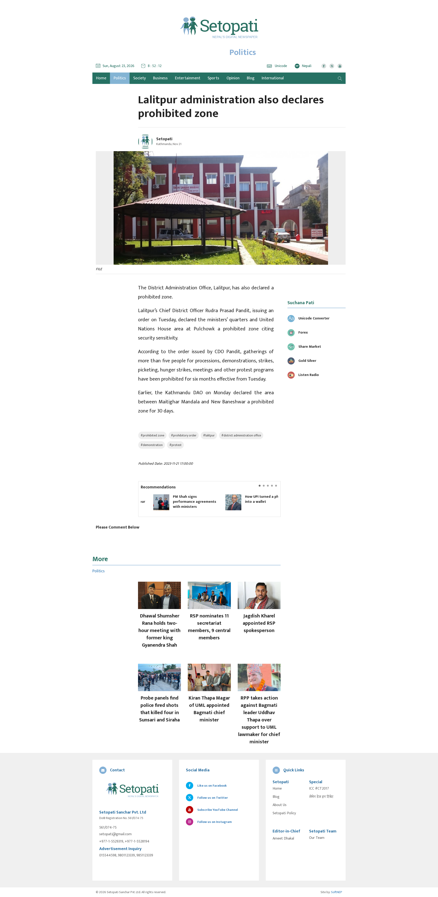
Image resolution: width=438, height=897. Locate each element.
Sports (213, 78)
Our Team (316, 838)
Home (277, 789)
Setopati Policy (284, 813)
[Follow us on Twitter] (331, 66)
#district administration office (241, 435)
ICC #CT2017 (319, 789)
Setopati (164, 139)
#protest (175, 445)
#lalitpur (209, 435)
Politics (120, 78)
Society (139, 78)
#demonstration (152, 445)
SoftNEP (336, 892)
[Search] (340, 78)
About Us (280, 805)
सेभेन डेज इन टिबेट (321, 797)
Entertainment (187, 78)
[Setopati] (132, 790)
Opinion (233, 78)
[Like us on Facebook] (323, 66)
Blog (250, 78)
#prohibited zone (152, 435)
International (273, 78)
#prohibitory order (183, 435)
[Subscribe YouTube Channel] (339, 66)
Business (160, 78)
